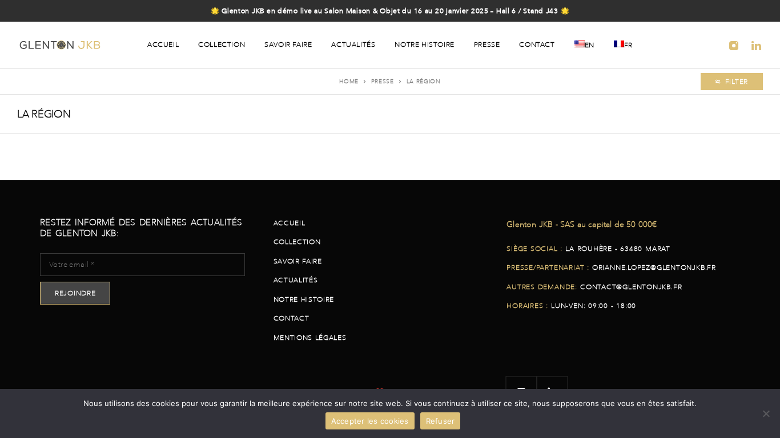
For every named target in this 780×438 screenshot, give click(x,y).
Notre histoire (424, 44)
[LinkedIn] (757, 45)
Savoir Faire (288, 44)
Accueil (163, 44)
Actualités (353, 44)
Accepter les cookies (370, 420)
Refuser (440, 420)
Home (349, 81)
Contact (536, 44)
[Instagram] (734, 45)
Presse (487, 44)
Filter (736, 82)
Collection (221, 44)
